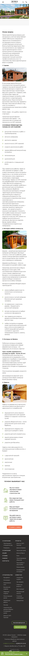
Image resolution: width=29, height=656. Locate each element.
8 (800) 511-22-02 (26, 2)
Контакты (5, 561)
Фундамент (6, 577)
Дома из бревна (20, 548)
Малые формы (20, 567)
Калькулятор (19, 600)
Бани (17, 555)
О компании (6, 550)
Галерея (4, 558)
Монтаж (5, 605)
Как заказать (19, 582)
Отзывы (5, 555)
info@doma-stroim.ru (9, 643)
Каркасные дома (21, 550)
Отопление (6, 580)
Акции (4, 553)
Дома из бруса (20, 553)
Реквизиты (6, 548)
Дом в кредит (20, 589)
